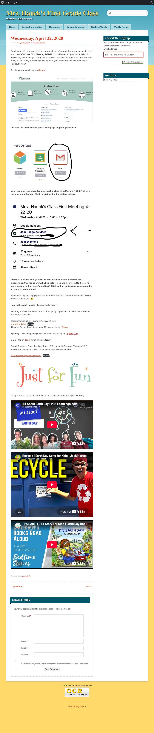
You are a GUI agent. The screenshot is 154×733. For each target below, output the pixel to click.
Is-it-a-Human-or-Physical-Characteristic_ (26, 356)
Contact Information (32, 27)
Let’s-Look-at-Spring (18, 324)
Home (12, 27)
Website (24, 655)
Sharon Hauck (39, 43)
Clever (41, 70)
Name (24, 641)
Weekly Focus (121, 27)
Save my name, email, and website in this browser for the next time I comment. (54, 664)
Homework (54, 27)
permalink (26, 576)
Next (89, 586)
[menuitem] (5, 2)
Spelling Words (99, 27)
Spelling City (72, 333)
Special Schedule (76, 27)
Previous (16, 586)
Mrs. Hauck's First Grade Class (52, 13)
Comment (26, 616)
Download (30, 324)
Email (24, 648)
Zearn (27, 340)
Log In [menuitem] (14, 2)
